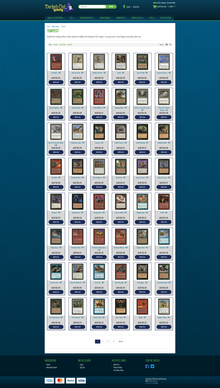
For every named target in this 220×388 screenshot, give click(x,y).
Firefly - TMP (163, 213)
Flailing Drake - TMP (56, 248)
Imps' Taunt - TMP (121, 317)
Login (128, 7)
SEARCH (111, 6)
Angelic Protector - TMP (99, 73)
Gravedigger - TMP (142, 283)
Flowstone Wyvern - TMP (121, 248)
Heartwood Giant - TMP (56, 317)
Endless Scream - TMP (164, 178)
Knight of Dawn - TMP (164, 317)
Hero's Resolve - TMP (78, 317)
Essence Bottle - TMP (121, 213)
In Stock (56, 45)
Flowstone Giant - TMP (77, 248)
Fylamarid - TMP (164, 248)
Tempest (63, 26)
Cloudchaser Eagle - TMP (78, 143)
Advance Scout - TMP (78, 73)
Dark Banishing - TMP (142, 143)
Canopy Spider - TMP (78, 108)
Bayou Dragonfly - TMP (56, 108)
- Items (165, 6)
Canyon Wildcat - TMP (99, 108)
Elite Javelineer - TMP (99, 178)
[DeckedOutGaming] (60, 6)
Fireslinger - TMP (56, 73)
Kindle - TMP (142, 317)
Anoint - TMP (120, 73)
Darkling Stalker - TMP (164, 143)
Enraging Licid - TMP (99, 213)
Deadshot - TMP (56, 178)
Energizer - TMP (56, 213)
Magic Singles (55, 26)
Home (48, 26)
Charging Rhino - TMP (121, 108)
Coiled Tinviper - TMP (121, 143)
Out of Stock (62, 45)
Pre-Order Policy (118, 370)
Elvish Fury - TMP (121, 178)
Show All (69, 45)
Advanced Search (51, 367)
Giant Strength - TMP (121, 283)
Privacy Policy (117, 367)
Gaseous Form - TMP (56, 283)
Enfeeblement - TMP (77, 213)
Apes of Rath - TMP (142, 73)
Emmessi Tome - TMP (142, 178)
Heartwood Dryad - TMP (164, 283)
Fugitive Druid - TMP (142, 248)
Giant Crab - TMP (99, 283)
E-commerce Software (149, 383)
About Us (116, 364)
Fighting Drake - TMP (142, 213)
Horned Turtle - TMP (99, 317)
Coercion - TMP (99, 143)
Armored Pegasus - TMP (164, 73)
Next (120, 341)
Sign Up (82, 367)
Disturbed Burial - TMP (77, 178)
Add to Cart (56, 82)
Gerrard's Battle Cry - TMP (77, 283)
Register (136, 7)
